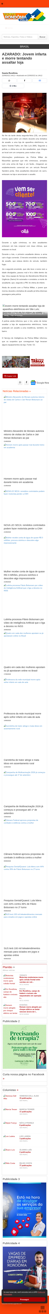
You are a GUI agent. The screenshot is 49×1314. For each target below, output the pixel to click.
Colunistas (10, 1089)
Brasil (24, 46)
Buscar (42, 37)
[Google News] (40, 80)
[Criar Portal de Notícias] (42, 1309)
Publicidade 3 (11, 1179)
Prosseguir (24, 1299)
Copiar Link (11, 376)
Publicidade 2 (11, 1021)
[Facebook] (24, 80)
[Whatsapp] (9, 80)
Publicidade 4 (11, 1243)
